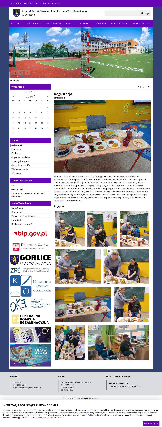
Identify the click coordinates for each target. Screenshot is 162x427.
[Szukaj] (142, 13)
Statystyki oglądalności (118, 383)
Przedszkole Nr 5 (141, 23)
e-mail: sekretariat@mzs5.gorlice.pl (27, 387)
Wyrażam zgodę (151, 423)
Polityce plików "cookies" (98, 415)
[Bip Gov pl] (30, 239)
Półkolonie (16, 173)
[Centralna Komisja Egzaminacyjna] (30, 325)
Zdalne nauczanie (19, 169)
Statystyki (16, 220)
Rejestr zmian (17, 212)
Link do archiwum (119, 23)
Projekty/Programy (20, 161)
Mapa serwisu (41, 3)
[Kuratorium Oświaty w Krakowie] (30, 296)
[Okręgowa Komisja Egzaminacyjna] (30, 311)
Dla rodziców (52, 23)
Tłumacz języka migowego (23, 216)
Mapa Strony (17, 208)
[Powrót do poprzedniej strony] (149, 87)
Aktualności (17, 145)
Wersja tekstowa (54, 3)
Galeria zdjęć (17, 189)
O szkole (15, 23)
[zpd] (30, 342)
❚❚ (14, 73)
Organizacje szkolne (21, 157)
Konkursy (16, 153)
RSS (12, 3)
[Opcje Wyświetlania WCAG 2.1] (148, 13)
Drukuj (142, 87)
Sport (14, 185)
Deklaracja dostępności (24, 3)
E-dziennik (83, 23)
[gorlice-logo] (30, 264)
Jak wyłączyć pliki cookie (53, 417)
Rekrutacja (16, 149)
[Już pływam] (30, 366)
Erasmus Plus (99, 23)
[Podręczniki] (30, 273)
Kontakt (69, 23)
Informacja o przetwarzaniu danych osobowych (28, 194)
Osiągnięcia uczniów (21, 165)
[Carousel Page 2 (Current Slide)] (35, 72)
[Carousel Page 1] (33, 72)
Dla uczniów (32, 23)
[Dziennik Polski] (30, 252)
